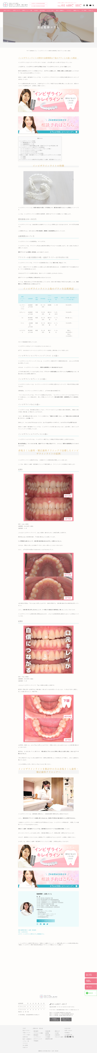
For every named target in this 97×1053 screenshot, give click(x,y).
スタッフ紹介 (26, 1034)
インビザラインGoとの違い (29, 151)
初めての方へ (7, 10)
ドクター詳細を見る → (45, 920)
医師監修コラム (33, 50)
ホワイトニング (38, 1038)
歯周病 (47, 1033)
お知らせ (91, 10)
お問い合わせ (68, 1030)
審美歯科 (36, 1035)
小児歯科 (48, 1036)
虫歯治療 (48, 1031)
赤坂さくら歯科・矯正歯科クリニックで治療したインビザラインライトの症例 (40, 154)
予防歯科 (36, 1040)
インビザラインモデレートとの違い (32, 150)
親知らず (57, 1031)
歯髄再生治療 (49, 1038)
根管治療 (48, 1035)
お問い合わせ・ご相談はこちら (66, 1019)
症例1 (23, 156)
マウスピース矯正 (38, 1033)
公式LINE (68, 1028)
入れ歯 (57, 1033)
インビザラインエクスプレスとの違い (32, 153)
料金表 (36, 10)
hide (41, 138)
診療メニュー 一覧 (27, 10)
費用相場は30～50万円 (28, 142)
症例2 (23, 158)
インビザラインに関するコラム (30, 934)
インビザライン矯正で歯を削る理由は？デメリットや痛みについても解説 (43, 944)
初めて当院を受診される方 (89, 975)
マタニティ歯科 (59, 1036)
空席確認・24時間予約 (88, 981)
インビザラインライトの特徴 (27, 141)
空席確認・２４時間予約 (54, 1019)
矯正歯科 (36, 1031)
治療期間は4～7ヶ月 (27, 144)
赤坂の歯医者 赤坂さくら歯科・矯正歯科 (27, 930)
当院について (16, 10)
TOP (28, 50)
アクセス (69, 10)
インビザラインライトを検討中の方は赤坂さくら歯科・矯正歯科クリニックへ (40, 159)
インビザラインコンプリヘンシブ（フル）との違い (36, 148)
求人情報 (84, 10)
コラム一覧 (26, 1041)
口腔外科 (57, 1035)
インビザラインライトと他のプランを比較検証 (32, 147)
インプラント (37, 1036)
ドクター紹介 (50, 10)
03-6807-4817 (71, 5)
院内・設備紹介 (60, 10)
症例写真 (42, 10)
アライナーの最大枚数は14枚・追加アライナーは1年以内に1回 (39, 145)
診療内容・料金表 (38, 1028)
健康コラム (76, 10)
